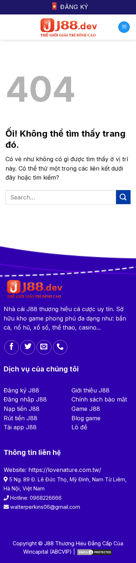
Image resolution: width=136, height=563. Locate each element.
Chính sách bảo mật (99, 399)
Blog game (85, 418)
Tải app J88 (20, 427)
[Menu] (124, 27)
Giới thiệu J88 (90, 390)
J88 (31, 309)
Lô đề (79, 427)
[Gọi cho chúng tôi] (60, 347)
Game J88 (85, 408)
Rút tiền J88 (20, 418)
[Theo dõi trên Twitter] (27, 347)
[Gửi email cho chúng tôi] (44, 347)
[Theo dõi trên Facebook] (11, 347)
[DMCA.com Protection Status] (95, 552)
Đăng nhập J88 (25, 399)
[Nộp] (123, 197)
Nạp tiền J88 (22, 408)
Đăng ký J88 (21, 390)
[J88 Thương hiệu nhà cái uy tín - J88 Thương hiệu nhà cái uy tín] (68, 27)
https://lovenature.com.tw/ (64, 469)
